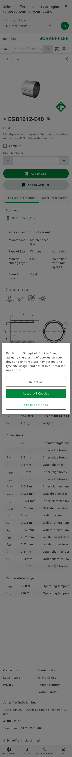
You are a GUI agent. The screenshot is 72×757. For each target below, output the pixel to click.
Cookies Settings (36, 405)
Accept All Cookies (36, 393)
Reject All (36, 382)
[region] (36, 378)
